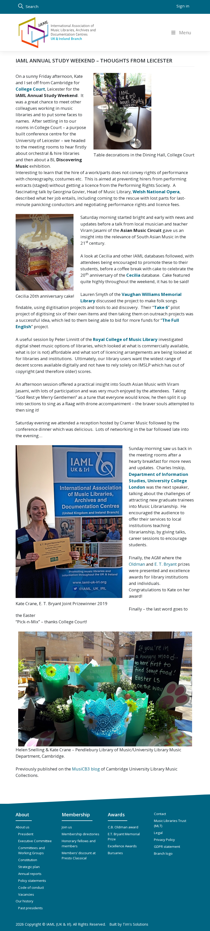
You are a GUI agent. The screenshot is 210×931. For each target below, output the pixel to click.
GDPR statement (167, 846)
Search (31, 6)
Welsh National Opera (156, 192)
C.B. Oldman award (123, 827)
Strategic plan (29, 866)
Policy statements (32, 880)
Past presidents (30, 908)
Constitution (27, 860)
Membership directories (80, 834)
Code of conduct (31, 887)
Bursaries (115, 853)
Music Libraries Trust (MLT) (170, 823)
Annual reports (29, 873)
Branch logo (163, 853)
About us (22, 827)
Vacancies (26, 894)
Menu (185, 33)
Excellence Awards (122, 846)
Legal (158, 832)
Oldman (137, 564)
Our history (24, 901)
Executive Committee (35, 841)
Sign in (182, 5)
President (25, 834)
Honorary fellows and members (79, 843)
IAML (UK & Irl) (58, 924)
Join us (67, 827)
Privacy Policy (164, 839)
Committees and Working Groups (31, 850)
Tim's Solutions (135, 924)
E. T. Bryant (165, 564)
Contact (160, 813)
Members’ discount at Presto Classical (79, 855)
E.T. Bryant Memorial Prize (124, 836)
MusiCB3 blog (86, 769)
